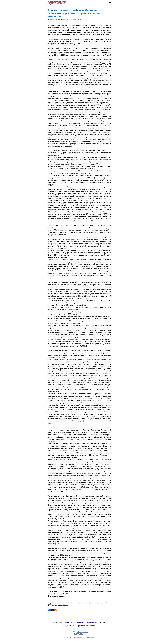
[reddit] (55, 610)
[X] (52, 610)
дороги (66, 605)
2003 (62, 19)
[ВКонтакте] (49, 610)
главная (50, 19)
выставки (103, 622)
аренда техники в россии (86, 626)
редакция (81, 622)
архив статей (69, 622)
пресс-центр (92, 622)
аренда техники (69, 626)
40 (66, 19)
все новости (57, 622)
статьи (57, 19)
